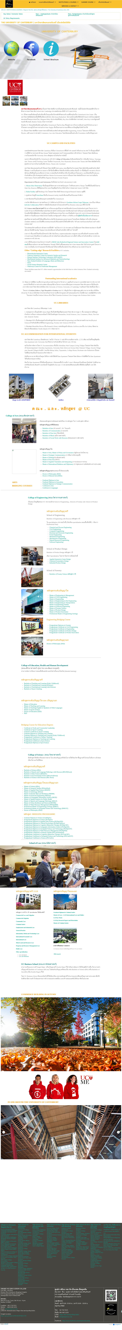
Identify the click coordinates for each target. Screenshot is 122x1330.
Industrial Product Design (57, 563)
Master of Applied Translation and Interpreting (57, 462)
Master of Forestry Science (57, 608)
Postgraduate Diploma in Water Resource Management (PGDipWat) (45, 830)
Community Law (21, 921)
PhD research (57, 954)
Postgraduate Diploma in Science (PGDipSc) (38, 819)
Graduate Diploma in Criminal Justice (64, 912)
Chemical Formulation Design (59, 561)
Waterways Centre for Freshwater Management (42, 266)
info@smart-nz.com (11, 1309)
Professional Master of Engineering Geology (63, 614)
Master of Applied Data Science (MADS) (37, 790)
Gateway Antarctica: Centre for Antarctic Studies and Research (47, 255)
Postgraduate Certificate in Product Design (62, 631)
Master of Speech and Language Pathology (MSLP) (40, 801)
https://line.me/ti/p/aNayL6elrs (69, 1314)
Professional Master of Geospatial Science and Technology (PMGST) (46, 808)
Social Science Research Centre (37, 264)
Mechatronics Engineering (57, 538)
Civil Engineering (55, 529)
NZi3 (29, 263)
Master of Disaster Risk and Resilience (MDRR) (39, 794)
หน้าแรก (3, 9)
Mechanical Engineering (57, 536)
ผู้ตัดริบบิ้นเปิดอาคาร (85, 216)
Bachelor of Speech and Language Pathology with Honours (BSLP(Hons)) (48, 772)
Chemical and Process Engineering (60, 527)
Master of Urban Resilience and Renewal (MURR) (40, 803)
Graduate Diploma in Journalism (52, 482)
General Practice (20, 930)
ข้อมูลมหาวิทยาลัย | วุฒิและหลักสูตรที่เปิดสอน (35, 9)
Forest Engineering (55, 535)
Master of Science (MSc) (32, 786)
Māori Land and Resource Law (25, 942)
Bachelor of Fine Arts (49, 433)
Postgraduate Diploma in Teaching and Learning (39, 739)
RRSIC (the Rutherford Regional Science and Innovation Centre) (73, 242)
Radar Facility (30, 192)
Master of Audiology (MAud (33, 792)
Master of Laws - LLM (60, 915)
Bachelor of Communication (51, 431)
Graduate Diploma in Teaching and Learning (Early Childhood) (44, 735)
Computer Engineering (56, 531)
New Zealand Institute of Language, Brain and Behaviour (45, 261)
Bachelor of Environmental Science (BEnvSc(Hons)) (41, 776)
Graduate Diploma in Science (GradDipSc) (37, 818)
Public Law (19, 949)
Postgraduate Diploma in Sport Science (36, 743)
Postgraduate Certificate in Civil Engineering (63, 627)
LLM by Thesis (58, 917)
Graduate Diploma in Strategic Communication (57, 484)
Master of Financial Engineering (59, 606)
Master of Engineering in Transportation (62, 603)
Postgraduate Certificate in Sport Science (37, 741)
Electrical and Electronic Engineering (61, 533)
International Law (21, 939)
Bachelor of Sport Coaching (33, 689)
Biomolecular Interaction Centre (37, 253)
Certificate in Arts (48, 486)
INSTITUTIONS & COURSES (14, 9)
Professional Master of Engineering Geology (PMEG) (41, 806)
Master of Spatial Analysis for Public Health (38, 799)
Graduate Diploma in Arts (50, 480)
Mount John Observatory (34, 186)
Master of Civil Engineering (58, 597)
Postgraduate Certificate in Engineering (61, 629)
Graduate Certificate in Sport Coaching (36, 732)
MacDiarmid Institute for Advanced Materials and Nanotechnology (48, 259)
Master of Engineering (56, 599)
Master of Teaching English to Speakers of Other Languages (43, 708)
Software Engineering (56, 542)
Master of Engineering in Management (61, 595)
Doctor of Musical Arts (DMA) (52, 476)
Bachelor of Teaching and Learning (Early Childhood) (41, 683)
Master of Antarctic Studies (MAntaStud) (37, 788)
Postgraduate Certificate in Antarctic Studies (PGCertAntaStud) (44, 832)
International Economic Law (24, 936)
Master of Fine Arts (48, 459)
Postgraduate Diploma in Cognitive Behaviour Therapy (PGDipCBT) (46, 825)
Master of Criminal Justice (61, 923)
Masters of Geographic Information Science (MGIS (40, 797)
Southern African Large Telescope (77, 202)
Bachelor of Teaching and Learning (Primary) (38, 685)
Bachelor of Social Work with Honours (54, 438)
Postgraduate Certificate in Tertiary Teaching (38, 737)
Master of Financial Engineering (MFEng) (37, 795)
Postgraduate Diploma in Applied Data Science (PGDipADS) (43, 821)
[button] (3, 1132)
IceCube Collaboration (32, 205)
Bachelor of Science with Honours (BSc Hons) (39, 777)
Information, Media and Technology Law (27, 933)
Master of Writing (48, 457)
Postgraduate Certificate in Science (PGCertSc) (39, 838)
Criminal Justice (20, 924)
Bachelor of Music (48, 435)
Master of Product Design (57, 610)
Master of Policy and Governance (63, 453)
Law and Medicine (24, 956)
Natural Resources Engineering (59, 540)
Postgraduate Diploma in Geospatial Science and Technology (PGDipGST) (48, 829)
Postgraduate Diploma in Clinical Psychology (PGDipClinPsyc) (44, 823)
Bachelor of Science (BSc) (32, 770)
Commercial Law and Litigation (25, 915)
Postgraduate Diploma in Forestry (60, 625)
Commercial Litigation (22, 918)
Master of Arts (46, 453)
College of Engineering (38, 498)
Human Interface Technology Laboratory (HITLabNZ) (44, 257)
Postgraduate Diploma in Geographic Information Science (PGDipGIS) (46, 827)
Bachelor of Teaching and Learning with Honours (40, 687)
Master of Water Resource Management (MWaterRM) (41, 805)
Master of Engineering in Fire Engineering (62, 601)
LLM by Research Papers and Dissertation (66, 920)
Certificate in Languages (50, 488)
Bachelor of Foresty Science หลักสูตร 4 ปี (62, 574)
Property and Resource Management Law (28, 946)
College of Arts (12, 416)
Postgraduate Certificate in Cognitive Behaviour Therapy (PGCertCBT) (46, 834)
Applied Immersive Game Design (60, 559)
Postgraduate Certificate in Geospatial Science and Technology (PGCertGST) (48, 836)
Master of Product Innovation (58, 612)
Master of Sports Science (32, 710)
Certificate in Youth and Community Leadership (39, 728)
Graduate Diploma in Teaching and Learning (38, 733)
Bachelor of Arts (47, 428)
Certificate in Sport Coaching (33, 730)
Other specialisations (22, 952)
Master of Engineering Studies (59, 604)
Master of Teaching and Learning (34, 706)
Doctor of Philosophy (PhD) (51, 474)
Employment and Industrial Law (25, 927)
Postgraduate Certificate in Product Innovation (64, 632)
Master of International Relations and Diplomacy (57, 464)
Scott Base (39, 195)
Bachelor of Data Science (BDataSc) (35, 774)
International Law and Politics (75, 915)
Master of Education (30, 704)
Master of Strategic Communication (53, 455)
